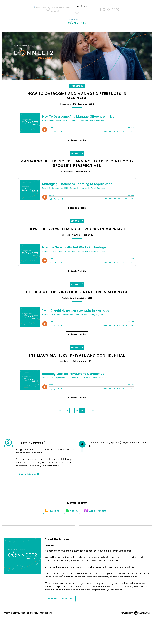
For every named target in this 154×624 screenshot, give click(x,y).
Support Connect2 (29, 474)
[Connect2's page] (112, 9)
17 (72, 410)
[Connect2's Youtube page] (108, 9)
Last (93, 410)
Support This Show (60, 598)
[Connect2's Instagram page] (103, 9)
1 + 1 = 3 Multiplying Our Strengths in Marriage (77, 292)
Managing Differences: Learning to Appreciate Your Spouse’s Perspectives (77, 163)
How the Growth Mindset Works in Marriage (77, 228)
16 (67, 410)
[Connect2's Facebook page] (100, 9)
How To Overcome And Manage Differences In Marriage (77, 96)
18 (77, 410)
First (61, 410)
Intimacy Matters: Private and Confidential (77, 355)
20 (87, 410)
